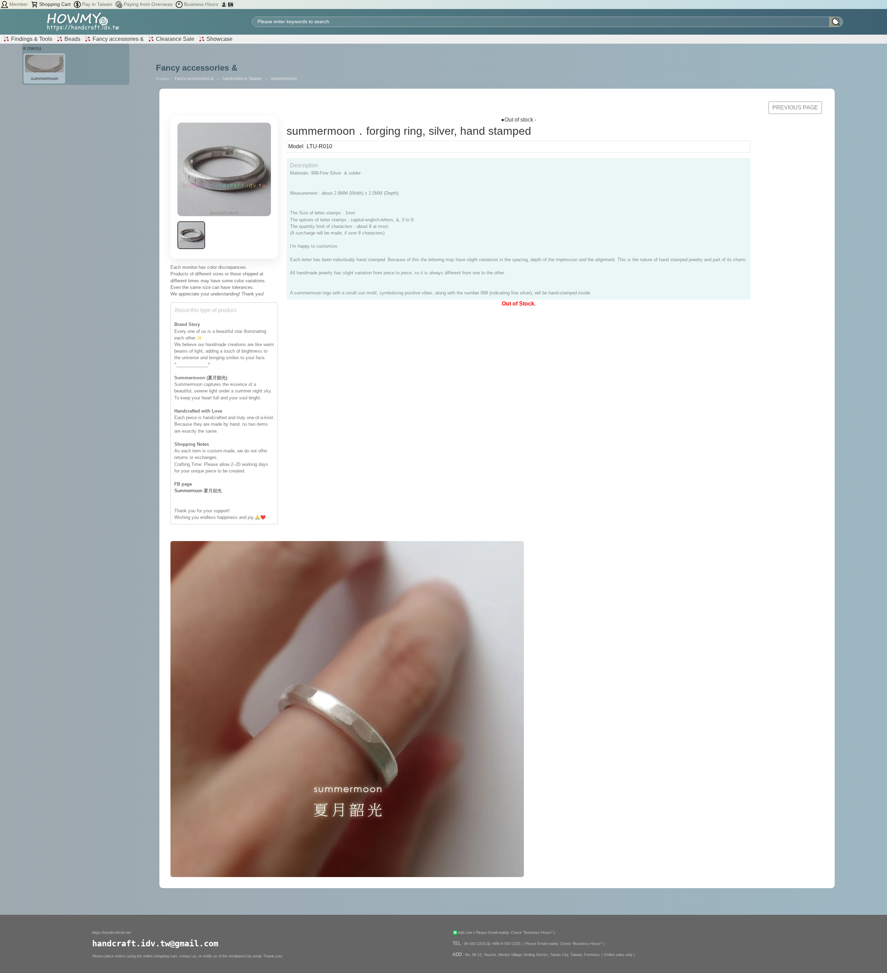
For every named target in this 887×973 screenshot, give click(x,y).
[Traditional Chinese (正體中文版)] (224, 4)
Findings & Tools (31, 39)
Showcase (218, 39)
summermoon (284, 78)
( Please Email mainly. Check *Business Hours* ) (514, 932)
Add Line (465, 932)
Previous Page (795, 107)
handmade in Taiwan (242, 78)
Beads (71, 39)
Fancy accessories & (117, 39)
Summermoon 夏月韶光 (198, 490)
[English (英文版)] (230, 4)
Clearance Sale (174, 39)
